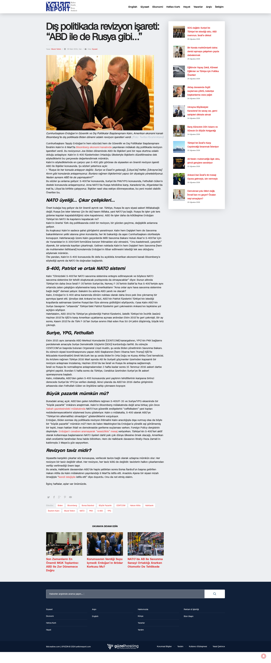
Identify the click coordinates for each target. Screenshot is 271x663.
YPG (109, 511)
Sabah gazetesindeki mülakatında (65, 409)
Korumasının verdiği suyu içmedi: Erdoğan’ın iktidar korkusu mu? (105, 563)
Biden (60, 505)
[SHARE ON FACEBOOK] (54, 497)
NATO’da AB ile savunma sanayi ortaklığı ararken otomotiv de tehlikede (145, 563)
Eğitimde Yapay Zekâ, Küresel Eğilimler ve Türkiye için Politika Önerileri (203, 71)
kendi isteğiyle (67, 477)
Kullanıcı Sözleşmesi (198, 646)
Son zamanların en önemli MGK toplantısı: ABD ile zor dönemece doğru (62, 564)
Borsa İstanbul (88, 505)
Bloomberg (72, 505)
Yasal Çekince (219, 646)
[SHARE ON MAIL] (70, 497)
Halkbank (149, 505)
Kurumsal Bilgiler (164, 646)
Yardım (180, 646)
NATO (82, 511)
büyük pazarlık (105, 505)
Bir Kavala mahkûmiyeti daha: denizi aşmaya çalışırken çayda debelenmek (203, 51)
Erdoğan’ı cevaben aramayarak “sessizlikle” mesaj (88, 431)
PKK (91, 511)
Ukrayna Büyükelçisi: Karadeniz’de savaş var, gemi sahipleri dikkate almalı (202, 111)
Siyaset (95, 49)
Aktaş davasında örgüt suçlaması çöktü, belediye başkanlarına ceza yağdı (200, 91)
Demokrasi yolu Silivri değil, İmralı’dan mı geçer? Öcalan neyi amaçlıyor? (201, 195)
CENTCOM (120, 505)
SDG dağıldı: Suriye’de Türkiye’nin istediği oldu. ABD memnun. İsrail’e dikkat (202, 31)
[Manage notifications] (263, 656)
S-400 (100, 511)
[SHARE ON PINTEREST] (65, 497)
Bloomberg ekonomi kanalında (94, 147)
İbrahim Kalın (53, 511)
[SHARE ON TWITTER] (48, 497)
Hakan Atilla (135, 505)
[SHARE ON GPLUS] (59, 497)
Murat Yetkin (56, 49)
